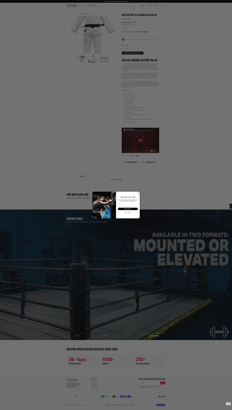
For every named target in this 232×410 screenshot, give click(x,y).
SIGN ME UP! (127, 208)
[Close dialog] (138, 193)
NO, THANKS (128, 212)
